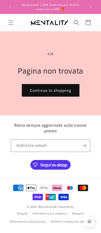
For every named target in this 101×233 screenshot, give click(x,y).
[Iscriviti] (84, 145)
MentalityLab (47, 207)
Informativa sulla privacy (28, 221)
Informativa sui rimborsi (50, 213)
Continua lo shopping (50, 90)
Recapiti (78, 213)
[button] (11, 22)
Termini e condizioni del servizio (73, 221)
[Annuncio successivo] (91, 7)
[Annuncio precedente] (10, 7)
